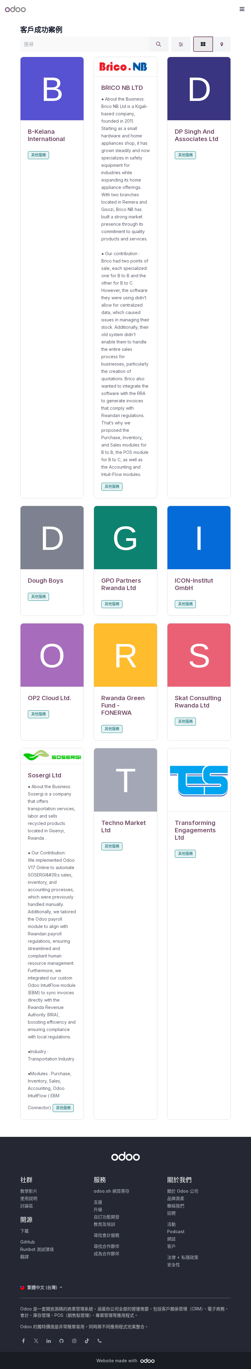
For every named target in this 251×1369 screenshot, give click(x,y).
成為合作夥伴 (106, 1253)
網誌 (171, 1238)
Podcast (176, 1231)
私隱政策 (189, 1257)
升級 (98, 1209)
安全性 (173, 1264)
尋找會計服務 (106, 1235)
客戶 (171, 1246)
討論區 (26, 1205)
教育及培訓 (104, 1224)
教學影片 (28, 1191)
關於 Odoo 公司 (182, 1191)
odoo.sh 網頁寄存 (111, 1191)
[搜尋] (158, 44)
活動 (171, 1224)
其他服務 (38, 155)
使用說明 (28, 1198)
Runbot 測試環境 (37, 1249)
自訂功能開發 (106, 1216)
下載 (24, 1230)
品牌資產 (175, 1198)
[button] (242, 9)
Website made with (117, 1360)
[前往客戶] (52, 89)
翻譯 (24, 1256)
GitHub (27, 1241)
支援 (98, 1202)
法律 (171, 1257)
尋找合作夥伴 (106, 1246)
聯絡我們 (175, 1205)
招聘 (171, 1213)
